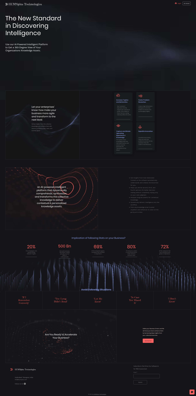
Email (135, 372)
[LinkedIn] (25, 384)
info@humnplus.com (21, 379)
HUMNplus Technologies (25, 4)
